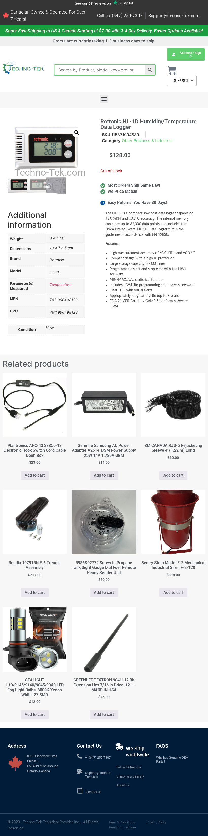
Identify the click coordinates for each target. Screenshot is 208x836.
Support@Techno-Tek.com (173, 15)
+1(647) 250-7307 (98, 757)
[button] (104, 99)
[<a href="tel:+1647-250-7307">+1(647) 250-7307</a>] (79, 756)
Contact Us (94, 792)
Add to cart (35, 475)
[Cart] (172, 70)
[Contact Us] (80, 791)
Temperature (60, 284)
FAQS (162, 746)
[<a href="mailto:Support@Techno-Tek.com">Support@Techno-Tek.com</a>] (79, 771)
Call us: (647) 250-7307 (120, 15)
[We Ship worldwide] (119, 746)
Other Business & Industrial (147, 140)
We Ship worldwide (137, 751)
